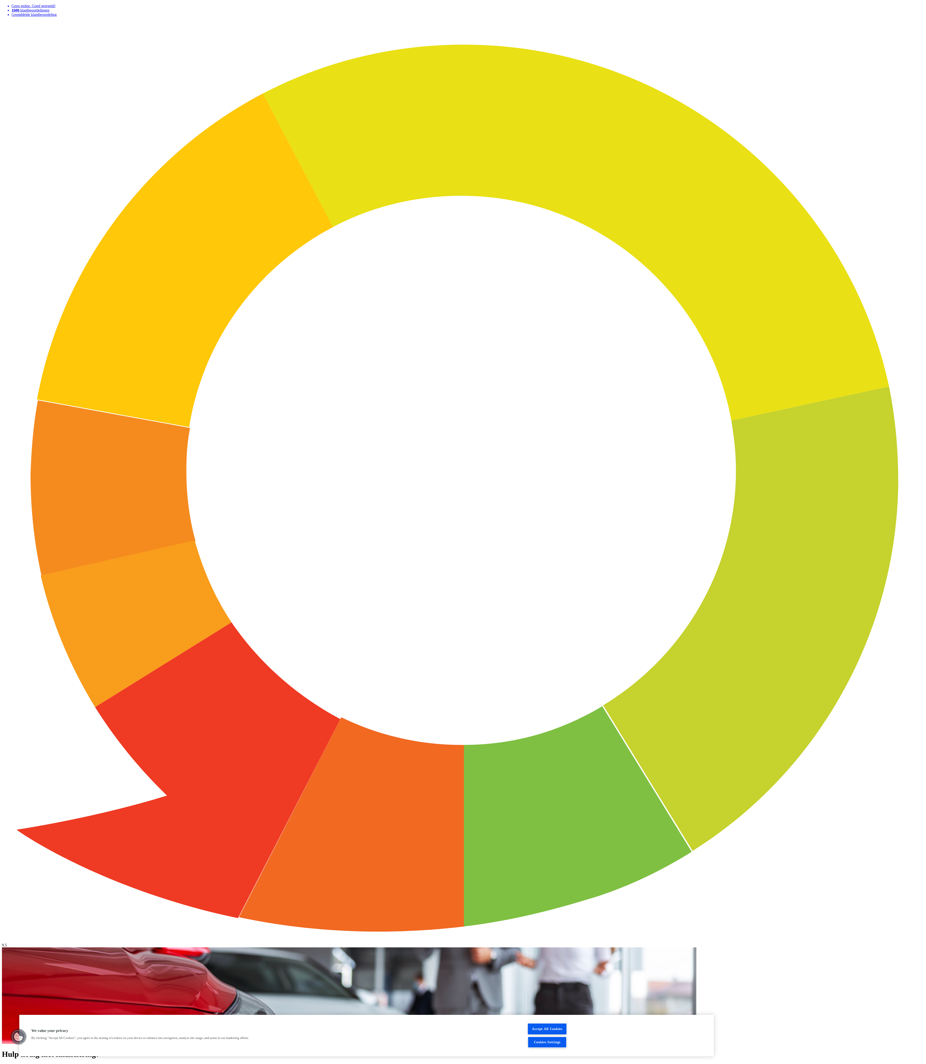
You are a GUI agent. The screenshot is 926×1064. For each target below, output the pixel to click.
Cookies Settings (547, 1042)
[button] (18, 1036)
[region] (366, 1035)
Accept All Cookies (547, 1029)
